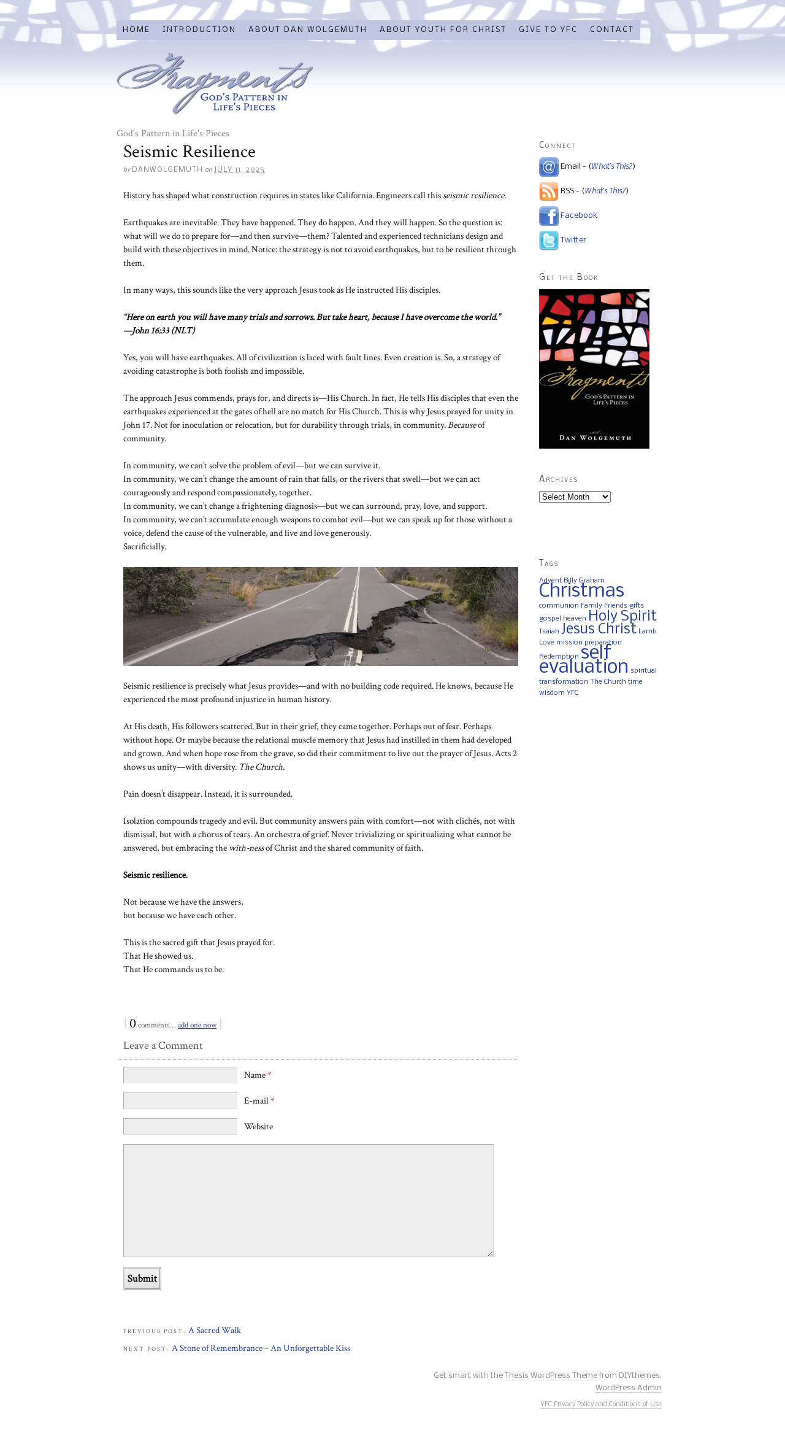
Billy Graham (584, 580)
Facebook (579, 216)
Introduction (199, 30)
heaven (574, 618)
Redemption (559, 656)
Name (258, 1075)
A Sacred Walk (214, 1330)
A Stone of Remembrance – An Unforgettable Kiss (261, 1348)
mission (569, 642)
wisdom (552, 693)
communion (559, 605)
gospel (550, 618)
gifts (636, 605)
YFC (572, 693)
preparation (603, 642)
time (635, 682)
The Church (608, 682)
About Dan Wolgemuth (307, 30)
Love (546, 642)
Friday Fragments (215, 83)
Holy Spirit (622, 616)
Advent (550, 580)
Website (258, 1126)
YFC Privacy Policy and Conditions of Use (601, 1404)
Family (591, 605)
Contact (612, 30)
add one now (197, 1025)
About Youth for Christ (443, 30)
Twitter (573, 240)
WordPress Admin (628, 1388)
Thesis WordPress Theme (551, 1376)
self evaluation (584, 660)
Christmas (581, 591)
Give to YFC (548, 30)
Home (136, 30)
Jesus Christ (599, 629)
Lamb (647, 631)
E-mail (259, 1101)
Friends (615, 605)
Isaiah (549, 631)
